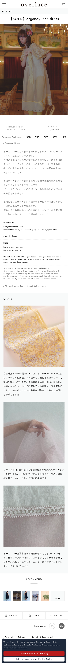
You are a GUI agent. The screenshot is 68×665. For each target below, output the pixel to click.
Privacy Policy (21, 638)
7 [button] (39, 110)
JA (52, 626)
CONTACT (59, 615)
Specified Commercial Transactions (42, 638)
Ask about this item (12, 143)
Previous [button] (3, 70)
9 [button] (46, 110)
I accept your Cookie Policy (34, 653)
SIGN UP (13, 615)
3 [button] (25, 110)
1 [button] (18, 110)
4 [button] (29, 110)
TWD (46, 137)
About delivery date (37, 286)
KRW (55, 137)
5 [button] (32, 110)
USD (29, 137)
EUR (37, 137)
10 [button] (49, 110)
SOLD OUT (7, 11)
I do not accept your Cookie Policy (34, 659)
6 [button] (35, 110)
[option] (34, 72)
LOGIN (36, 615)
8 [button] (42, 110)
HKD (64, 137)
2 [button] (22, 110)
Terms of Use (8, 638)
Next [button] (65, 70)
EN (61, 626)
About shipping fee (14, 286)
